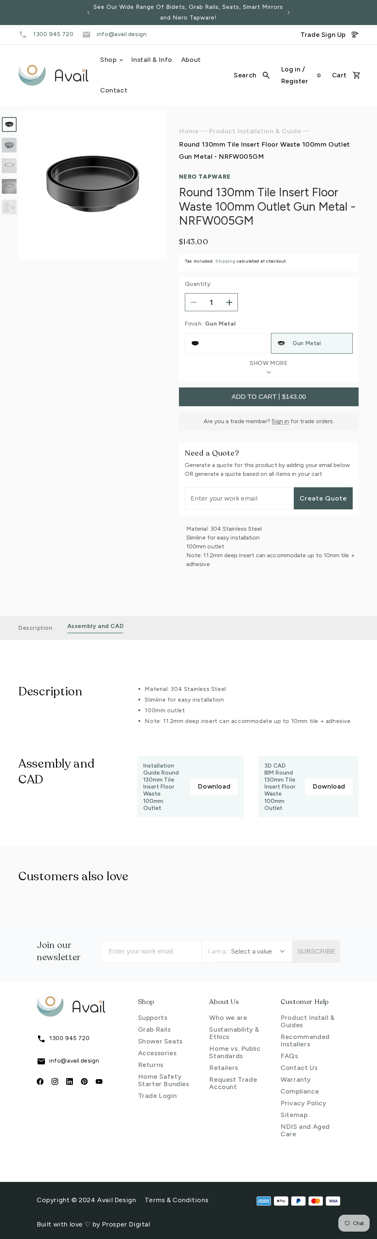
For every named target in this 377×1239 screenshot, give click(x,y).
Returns (150, 1065)
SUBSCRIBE (316, 951)
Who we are (228, 1018)
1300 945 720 (53, 34)
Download (214, 786)
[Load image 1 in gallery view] (9, 124)
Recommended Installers (305, 1040)
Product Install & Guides (308, 1021)
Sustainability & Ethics (234, 1033)
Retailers (223, 1068)
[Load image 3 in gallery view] (9, 165)
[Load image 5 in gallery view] (9, 207)
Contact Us (299, 1068)
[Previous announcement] (88, 13)
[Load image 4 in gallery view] (9, 186)
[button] (252, 75)
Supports (153, 1018)
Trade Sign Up (323, 35)
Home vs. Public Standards (234, 1052)
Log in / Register (295, 75)
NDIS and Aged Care (305, 1130)
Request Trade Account (233, 1083)
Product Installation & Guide (255, 131)
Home (188, 131)
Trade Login (157, 1096)
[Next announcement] (288, 13)
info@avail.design (122, 34)
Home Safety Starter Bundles (163, 1080)
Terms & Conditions (176, 1200)
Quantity (198, 283)
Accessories (157, 1053)
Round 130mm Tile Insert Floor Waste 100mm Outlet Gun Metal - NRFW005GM (264, 150)
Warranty (296, 1079)
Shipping (225, 261)
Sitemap (294, 1115)
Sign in (280, 421)
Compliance (300, 1091)
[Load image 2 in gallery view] (9, 145)
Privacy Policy (303, 1103)
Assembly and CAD (95, 625)
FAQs (289, 1056)
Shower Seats (160, 1041)
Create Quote (323, 498)
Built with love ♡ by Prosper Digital (93, 1224)
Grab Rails (154, 1029)
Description (35, 627)
